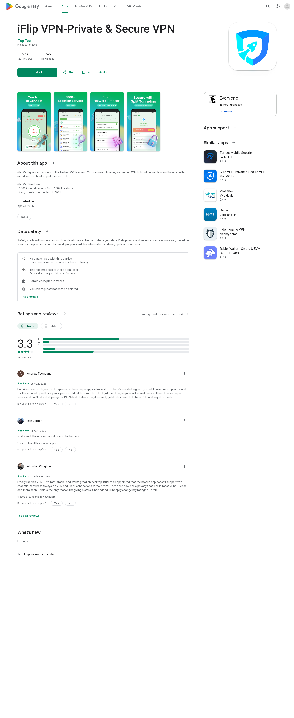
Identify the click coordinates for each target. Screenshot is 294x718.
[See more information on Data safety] (47, 231)
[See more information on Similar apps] (234, 142)
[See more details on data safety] (31, 296)
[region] (97, 56)
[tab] (50, 6)
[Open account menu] (287, 6)
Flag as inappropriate (35, 554)
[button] (34, 121)
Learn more (36, 262)
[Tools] (24, 217)
